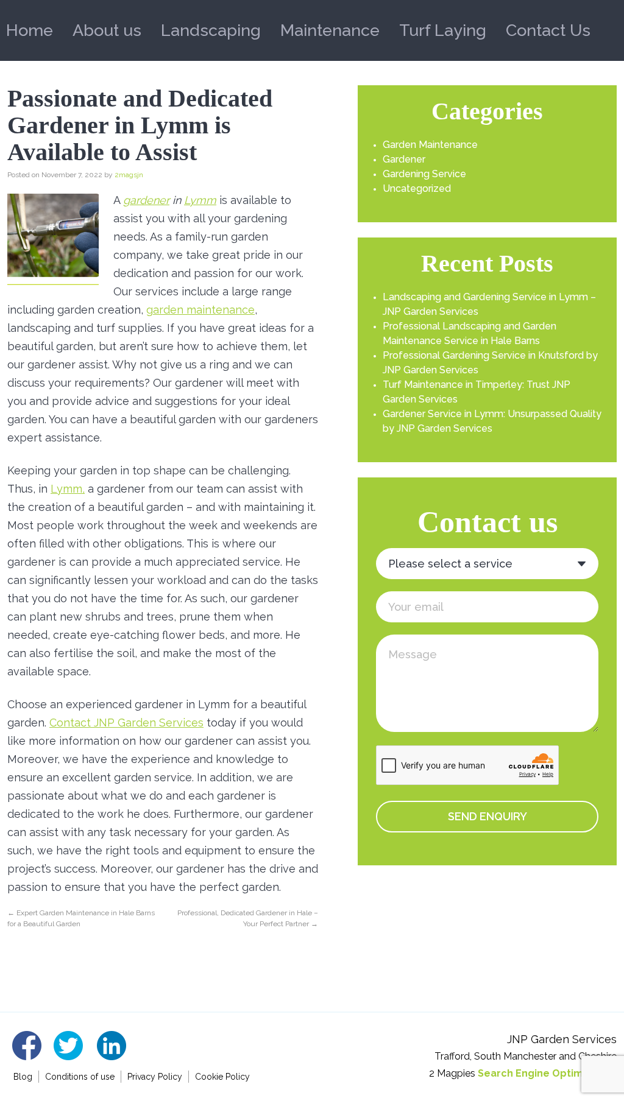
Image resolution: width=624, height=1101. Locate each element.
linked (111, 1045)
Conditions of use (80, 1077)
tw (68, 1045)
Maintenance (330, 30)
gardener (146, 200)
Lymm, (68, 488)
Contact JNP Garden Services (126, 722)
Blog (22, 1077)
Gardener (404, 159)
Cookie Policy (222, 1077)
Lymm (200, 200)
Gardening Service (424, 174)
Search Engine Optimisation (547, 1073)
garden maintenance (200, 309)
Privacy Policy (154, 1077)
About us (107, 30)
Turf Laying (442, 30)
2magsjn (129, 175)
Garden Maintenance (430, 144)
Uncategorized (417, 188)
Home (29, 30)
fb (26, 1045)
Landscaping (211, 30)
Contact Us (548, 30)
